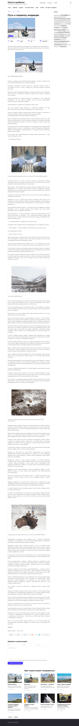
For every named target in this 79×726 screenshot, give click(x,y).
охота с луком (67, 34)
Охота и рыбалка (16, 2)
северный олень (64, 42)
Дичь (37, 7)
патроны (57, 41)
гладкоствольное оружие (62, 18)
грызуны (60, 20)
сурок (68, 44)
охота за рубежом (59, 34)
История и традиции (51, 7)
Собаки (42, 7)
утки (59, 46)
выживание (63, 16)
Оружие (21, 7)
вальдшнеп (56, 16)
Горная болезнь (12, 684)
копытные (57, 23)
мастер (65, 23)
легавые (62, 23)
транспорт (56, 46)
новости (60, 27)
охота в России (63, 32)
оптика (55, 32)
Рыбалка (15, 7)
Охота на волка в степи (47, 704)
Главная (16, 717)
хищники (63, 46)
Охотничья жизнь (29, 7)
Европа (59, 15)
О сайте (10, 717)
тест (70, 44)
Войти (55, 2)
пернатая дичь (64, 41)
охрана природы (63, 39)
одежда (67, 29)
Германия (56, 15)
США (69, 15)
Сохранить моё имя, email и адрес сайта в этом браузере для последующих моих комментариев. (28, 660)
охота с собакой (59, 35)
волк (60, 16)
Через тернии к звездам (64, 684)
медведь (68, 23)
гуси (63, 20)
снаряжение (58, 44)
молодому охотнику (57, 25)
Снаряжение (43, 2)
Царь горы (27, 684)
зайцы (65, 20)
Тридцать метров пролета (29, 705)
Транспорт (50, 2)
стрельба (64, 44)
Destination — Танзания (47, 684)
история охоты (67, 21)
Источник (10, 627)
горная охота (56, 20)
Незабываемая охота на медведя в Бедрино (64, 705)
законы (68, 20)
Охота (9, 7)
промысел (56, 42)
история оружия (58, 21)
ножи (63, 30)
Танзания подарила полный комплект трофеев (13, 706)
